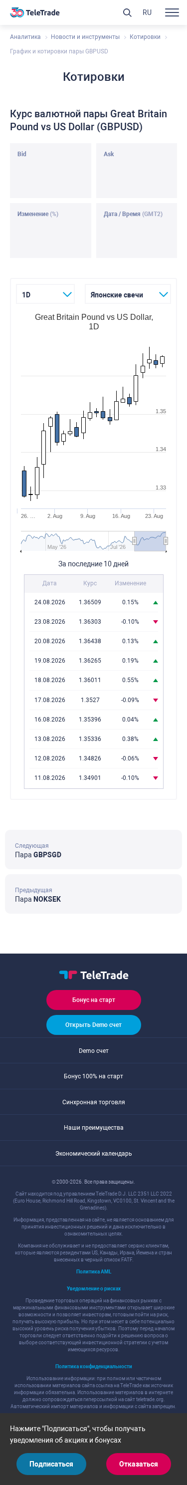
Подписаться (51, 1464)
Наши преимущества (94, 1127)
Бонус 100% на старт (93, 1076)
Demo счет (94, 1050)
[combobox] (45, 294)
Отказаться (138, 1464)
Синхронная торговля (93, 1102)
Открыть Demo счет (93, 1024)
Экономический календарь (93, 1153)
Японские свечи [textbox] (117, 295)
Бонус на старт (93, 999)
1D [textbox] (26, 295)
